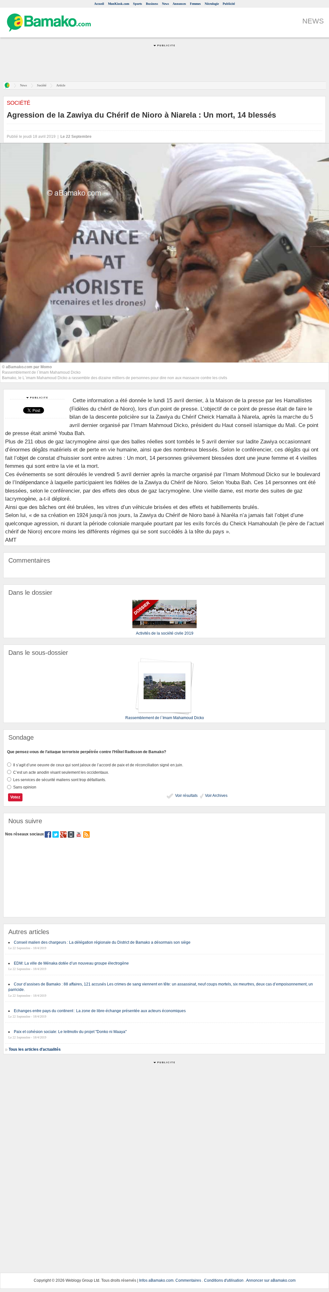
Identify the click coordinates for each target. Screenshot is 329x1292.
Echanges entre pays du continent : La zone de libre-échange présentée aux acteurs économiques (100, 1011)
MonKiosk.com (118, 3)
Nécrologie (212, 3)
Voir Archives (215, 795)
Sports (137, 3)
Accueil (99, 3)
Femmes (195, 3)
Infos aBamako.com (156, 1280)
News (165, 3)
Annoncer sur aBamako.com (271, 1280)
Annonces (179, 3)
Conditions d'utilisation (224, 1280)
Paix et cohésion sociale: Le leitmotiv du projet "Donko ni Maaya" (70, 1031)
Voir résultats (186, 795)
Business (152, 3)
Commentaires (188, 1280)
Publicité (229, 3)
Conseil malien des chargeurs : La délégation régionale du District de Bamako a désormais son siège (102, 942)
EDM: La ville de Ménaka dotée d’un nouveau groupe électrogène (71, 963)
